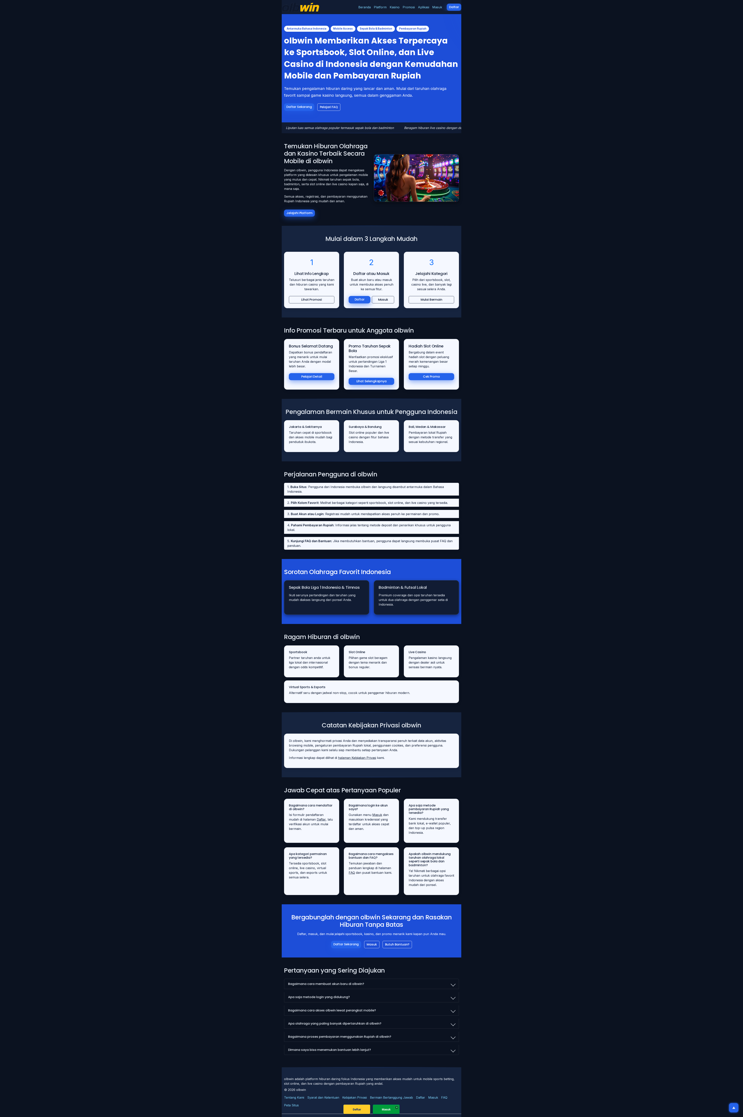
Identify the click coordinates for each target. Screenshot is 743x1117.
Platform (380, 7)
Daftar (454, 7)
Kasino (395, 7)
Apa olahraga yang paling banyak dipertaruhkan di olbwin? (334, 1023)
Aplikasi (423, 7)
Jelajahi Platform (299, 213)
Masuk (437, 7)
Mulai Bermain (431, 299)
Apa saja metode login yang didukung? (319, 997)
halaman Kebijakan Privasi (357, 758)
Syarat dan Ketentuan (323, 1097)
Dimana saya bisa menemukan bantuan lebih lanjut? (329, 1050)
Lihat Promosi (311, 299)
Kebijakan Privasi (354, 1097)
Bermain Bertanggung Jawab (391, 1097)
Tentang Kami (294, 1097)
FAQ (352, 873)
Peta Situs (291, 1105)
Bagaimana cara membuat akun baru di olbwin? (326, 984)
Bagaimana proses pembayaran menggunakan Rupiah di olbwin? (339, 1036)
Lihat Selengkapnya (371, 381)
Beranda (364, 7)
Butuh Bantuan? (397, 944)
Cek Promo (431, 376)
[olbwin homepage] (300, 7)
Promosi (409, 7)
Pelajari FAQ (329, 107)
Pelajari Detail (311, 376)
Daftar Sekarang (299, 107)
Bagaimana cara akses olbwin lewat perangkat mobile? (332, 1010)
